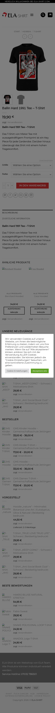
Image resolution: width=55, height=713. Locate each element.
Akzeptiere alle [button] (40, 371)
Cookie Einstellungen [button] (17, 371)
